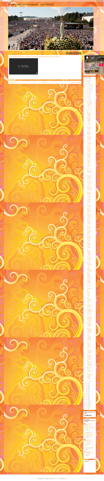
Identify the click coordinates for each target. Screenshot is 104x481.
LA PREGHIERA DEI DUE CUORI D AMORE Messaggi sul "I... (89, 376)
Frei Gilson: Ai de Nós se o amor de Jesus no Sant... (89, 182)
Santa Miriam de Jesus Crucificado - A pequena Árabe (89, 324)
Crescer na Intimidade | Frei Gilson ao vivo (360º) (89, 144)
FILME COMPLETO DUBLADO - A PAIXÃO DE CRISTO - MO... (89, 331)
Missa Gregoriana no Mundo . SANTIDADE (31, 4)
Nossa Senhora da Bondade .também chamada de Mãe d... (89, 253)
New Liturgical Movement (88, 452)
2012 (87, 401)
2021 (87, 386)
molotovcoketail (56, 478)
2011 (87, 403)
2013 (87, 399)
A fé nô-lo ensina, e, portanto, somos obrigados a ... (89, 201)
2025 (87, 81)
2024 (87, 83)
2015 (87, 396)
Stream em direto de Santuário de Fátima (89, 133)
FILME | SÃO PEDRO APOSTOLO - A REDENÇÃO (89, 194)
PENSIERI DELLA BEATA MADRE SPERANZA (89, 275)
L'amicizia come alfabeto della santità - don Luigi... (89, 269)
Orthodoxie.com (89, 432)
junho (88, 94)
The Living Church (89, 447)
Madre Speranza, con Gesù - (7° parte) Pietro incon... (89, 300)
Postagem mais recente (14, 82)
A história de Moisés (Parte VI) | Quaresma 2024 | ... (88, 210)
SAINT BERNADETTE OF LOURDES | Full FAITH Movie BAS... (89, 363)
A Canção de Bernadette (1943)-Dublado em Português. (89, 357)
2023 (87, 383)
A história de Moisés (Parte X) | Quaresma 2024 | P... (88, 155)
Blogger (65, 478)
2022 (87, 385)
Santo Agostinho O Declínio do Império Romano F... (89, 114)
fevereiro (88, 101)
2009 (87, 406)
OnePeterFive (88, 439)
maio (88, 96)
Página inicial (45, 82)
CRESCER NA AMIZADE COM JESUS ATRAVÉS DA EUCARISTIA (89, 312)
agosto (88, 91)
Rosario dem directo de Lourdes (88, 227)
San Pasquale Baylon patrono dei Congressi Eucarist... (89, 149)
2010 (87, 404)
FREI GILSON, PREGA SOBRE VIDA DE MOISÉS (89, 119)
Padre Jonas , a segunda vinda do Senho (89, 129)
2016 (87, 394)
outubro (88, 88)
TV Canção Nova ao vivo (88, 124)
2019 (87, 389)
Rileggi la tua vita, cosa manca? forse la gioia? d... (88, 232)
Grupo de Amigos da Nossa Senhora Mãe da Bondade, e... (88, 245)
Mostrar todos (93, 457)
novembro (89, 86)
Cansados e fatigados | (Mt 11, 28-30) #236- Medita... (88, 177)
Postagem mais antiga (75, 82)
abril (88, 97)
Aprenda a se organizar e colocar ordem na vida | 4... (89, 161)
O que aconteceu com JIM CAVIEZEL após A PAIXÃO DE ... (89, 338)
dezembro (89, 84)
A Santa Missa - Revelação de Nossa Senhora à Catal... (89, 104)
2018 (87, 391)
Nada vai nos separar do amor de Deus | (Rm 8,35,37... (89, 216)
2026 (87, 80)
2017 (87, 393)
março (88, 99)
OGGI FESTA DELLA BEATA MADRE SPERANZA (89, 280)
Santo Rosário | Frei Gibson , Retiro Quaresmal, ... (89, 222)
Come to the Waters (89, 448)
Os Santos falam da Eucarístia (88, 205)
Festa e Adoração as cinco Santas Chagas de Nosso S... (89, 351)
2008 (87, 408)
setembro (89, 89)
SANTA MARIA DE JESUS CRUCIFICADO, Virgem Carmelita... (89, 318)
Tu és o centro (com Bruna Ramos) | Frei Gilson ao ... (89, 138)
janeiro (88, 381)
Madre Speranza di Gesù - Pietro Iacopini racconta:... (89, 294)
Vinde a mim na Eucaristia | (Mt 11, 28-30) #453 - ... (89, 171)
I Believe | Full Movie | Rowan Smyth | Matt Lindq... (89, 369)
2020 (87, 388)
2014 (87, 398)
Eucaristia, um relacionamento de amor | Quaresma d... (89, 188)
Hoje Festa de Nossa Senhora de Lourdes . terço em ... (89, 258)
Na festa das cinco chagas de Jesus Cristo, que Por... (88, 345)
